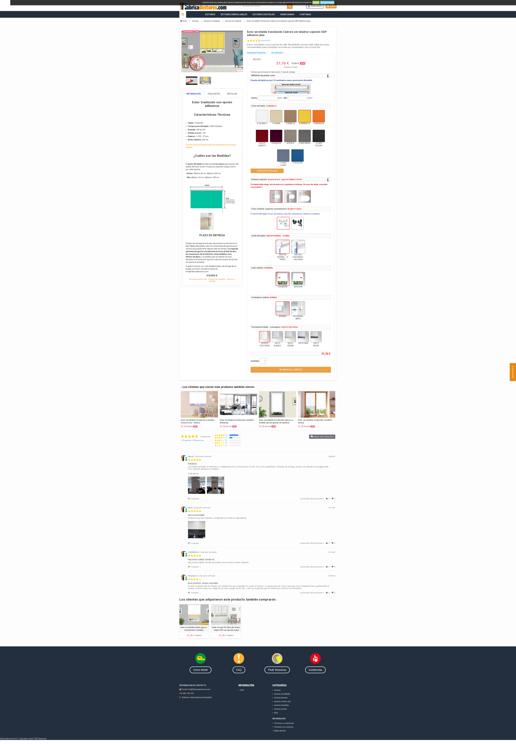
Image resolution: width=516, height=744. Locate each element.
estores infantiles (281, 705)
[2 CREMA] (276, 116)
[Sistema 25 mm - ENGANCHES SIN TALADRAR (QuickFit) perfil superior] (290, 196)
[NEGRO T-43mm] (297, 223)
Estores (210, 14)
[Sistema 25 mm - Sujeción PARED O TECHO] (276, 196)
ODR (242, 690)
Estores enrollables (217, 279)
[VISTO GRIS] (303, 336)
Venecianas (287, 14)
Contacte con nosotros (283, 727)
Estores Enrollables (234, 14)
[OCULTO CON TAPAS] (264, 336)
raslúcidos (198, 279)
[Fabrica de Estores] (203, 6)
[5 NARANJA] (319, 116)
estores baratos (281, 698)
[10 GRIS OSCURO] (319, 136)
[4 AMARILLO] (305, 116)
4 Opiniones (265, 40)
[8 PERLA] (290, 136)
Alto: (286, 98)
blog (276, 713)
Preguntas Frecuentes (257, 52)
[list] (261, 485)
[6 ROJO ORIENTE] (262, 136)
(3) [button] (226, 435)
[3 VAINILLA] (290, 116)
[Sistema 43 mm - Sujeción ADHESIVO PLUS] (305, 196)
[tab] (212, 94)
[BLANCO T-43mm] (283, 223)
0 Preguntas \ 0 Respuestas (192, 440)
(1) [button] (226, 438)
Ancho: (254, 98)
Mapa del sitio (280, 731)
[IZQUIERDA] (282, 279)
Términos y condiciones (284, 723)
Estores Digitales (264, 14)
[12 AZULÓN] (297, 155)
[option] (199, 409)
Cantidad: (255, 361)
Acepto (316, 2)
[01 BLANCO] (262, 116)
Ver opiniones (278, 52)
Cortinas (305, 14)
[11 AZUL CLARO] (283, 155)
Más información (327, 2)
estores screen (280, 709)
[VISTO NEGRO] (316, 336)
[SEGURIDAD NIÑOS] (298, 308)
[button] (322, 437)
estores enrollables (282, 694)
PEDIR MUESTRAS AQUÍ (267, 171)
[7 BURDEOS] (276, 136)
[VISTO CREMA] (290, 336)
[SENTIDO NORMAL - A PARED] (282, 246)
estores (277, 690)
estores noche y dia (282, 701)
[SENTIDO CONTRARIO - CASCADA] (298, 246)
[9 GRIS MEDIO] (305, 136)
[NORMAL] (282, 308)
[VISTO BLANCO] (277, 336)
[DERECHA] (298, 279)
